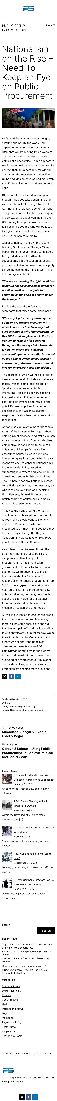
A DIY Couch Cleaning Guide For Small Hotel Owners (26, 953)
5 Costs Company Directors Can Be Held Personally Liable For (25, 971)
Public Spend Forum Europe (38, 1077)
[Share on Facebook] (11, 676)
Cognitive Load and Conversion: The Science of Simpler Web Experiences (27, 946)
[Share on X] (4, 676)
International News (12, 1008)
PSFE (7, 702)
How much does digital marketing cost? (24, 966)
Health (5, 1004)
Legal (5, 1013)
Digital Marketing (11, 990)
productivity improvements (19, 388)
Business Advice (11, 986)
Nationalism (16, 710)
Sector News (9, 1027)
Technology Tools (12, 1036)
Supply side (8, 1031)
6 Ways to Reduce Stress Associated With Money (25, 960)
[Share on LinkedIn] (18, 676)
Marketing (7, 1017)
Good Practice (10, 999)
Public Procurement (33, 710)
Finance (6, 995)
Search (6, 924)
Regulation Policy (26, 706)
